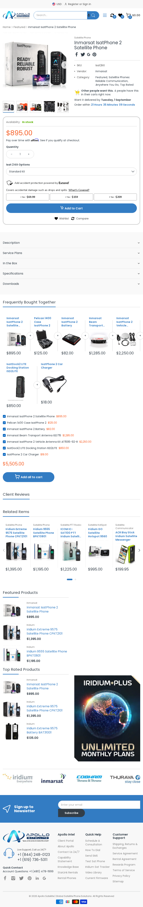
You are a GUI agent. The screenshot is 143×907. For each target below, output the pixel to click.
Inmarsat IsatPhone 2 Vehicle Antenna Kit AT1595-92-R (125, 322)
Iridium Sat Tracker (97, 867)
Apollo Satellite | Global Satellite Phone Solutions (65, 896)
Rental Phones (67, 878)
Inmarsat (101, 71)
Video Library (93, 872)
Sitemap (118, 881)
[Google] (88, 55)
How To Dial (92, 850)
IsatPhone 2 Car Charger (52, 366)
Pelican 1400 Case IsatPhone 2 (42, 322)
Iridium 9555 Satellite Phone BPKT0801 (43, 532)
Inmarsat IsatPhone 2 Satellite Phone (15, 322)
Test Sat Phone (95, 861)
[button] (88, 15)
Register (73, 4)
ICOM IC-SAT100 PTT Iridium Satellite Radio (71, 532)
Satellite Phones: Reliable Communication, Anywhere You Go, (113, 81)
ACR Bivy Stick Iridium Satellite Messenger (126, 536)
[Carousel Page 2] (75, 579)
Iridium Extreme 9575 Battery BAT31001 (42, 730)
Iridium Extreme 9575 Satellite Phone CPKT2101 (16, 532)
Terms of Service (124, 870)
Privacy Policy (121, 876)
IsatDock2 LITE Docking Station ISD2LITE (18, 367)
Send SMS (91, 856)
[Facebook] (76, 55)
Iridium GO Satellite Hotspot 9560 (97, 532)
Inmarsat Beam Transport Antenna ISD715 (96, 322)
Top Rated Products (21, 669)
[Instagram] (13, 878)
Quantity (12, 147)
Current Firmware (96, 878)
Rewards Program (124, 865)
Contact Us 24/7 (69, 852)
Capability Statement (65, 859)
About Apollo (66, 846)
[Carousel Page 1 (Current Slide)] (69, 579)
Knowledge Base (68, 867)
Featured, (102, 77)
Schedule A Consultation (93, 842)
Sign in (87, 4)
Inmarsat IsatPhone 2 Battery (69, 322)
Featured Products (20, 592)
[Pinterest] (94, 55)
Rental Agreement (124, 859)
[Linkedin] (37, 878)
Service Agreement (125, 853)
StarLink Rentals (68, 872)
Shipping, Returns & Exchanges (125, 846)
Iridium (31, 625)
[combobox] (60, 15)
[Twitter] (83, 55)
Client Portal (66, 841)
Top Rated (127, 85)
